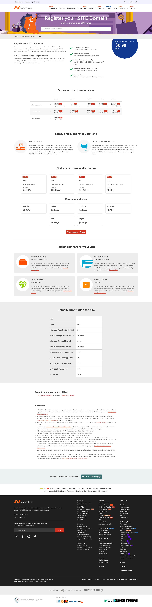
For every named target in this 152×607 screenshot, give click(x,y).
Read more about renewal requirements (74, 458)
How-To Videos (124, 511)
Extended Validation (105, 547)
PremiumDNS (81, 517)
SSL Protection (101, 256)
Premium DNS (38, 279)
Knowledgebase (125, 509)
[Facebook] (22, 536)
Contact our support (67, 395)
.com (25, 181)
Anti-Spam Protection (105, 524)
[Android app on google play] (119, 600)
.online (53, 206)
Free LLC (125, 530)
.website (26, 206)
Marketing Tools (89, 8)
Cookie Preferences (133, 579)
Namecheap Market (83, 513)
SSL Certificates (104, 539)
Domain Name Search (84, 503)
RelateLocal (124, 543)
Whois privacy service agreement (47, 420)
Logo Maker (124, 554)
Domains (53, 8)
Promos (101, 566)
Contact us (19, 2)
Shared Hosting (38, 256)
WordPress (71, 8)
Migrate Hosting (104, 532)
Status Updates (124, 507)
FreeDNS (80, 520)
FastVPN (104, 515)
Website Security (106, 505)
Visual (121, 547)
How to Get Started (126, 526)
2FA (100, 520)
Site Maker (123, 549)
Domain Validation (104, 545)
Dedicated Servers (83, 534)
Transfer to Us (112, 8)
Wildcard (101, 551)
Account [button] (133, 8)
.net (52, 181)
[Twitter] (16, 536)
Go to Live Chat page (93, 477)
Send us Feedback (126, 570)
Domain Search (26, 36)
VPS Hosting (81, 532)
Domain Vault (105, 509)
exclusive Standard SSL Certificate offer (58, 427)
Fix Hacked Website (106, 507)
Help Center (124, 8)
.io (80, 181)
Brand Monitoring (126, 545)
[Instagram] (28, 536)
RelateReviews (125, 539)
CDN (100, 513)
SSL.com (101, 541)
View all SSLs (113, 270)
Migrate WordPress (83, 549)
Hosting (62, 8)
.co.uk (109, 181)
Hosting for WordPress (84, 528)
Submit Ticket (124, 513)
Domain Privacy (101, 422)
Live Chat (123, 515)
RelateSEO (124, 534)
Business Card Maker (126, 558)
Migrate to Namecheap (84, 539)
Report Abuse (124, 517)
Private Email (100, 279)
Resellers (102, 558)
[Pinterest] (34, 536)
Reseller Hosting (82, 530)
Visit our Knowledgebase (44, 395)
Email (80, 8)
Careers (122, 562)
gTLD (34, 36)
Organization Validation (106, 543)
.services (82, 206)
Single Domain (103, 549)
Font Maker (123, 551)
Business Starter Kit (127, 528)
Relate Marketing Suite (128, 532)
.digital (81, 219)
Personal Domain (82, 511)
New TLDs (80, 507)
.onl (52, 219)
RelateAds (124, 541)
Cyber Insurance (105, 517)
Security (101, 8)
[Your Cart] (125, 2)
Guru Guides (124, 501)
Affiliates (123, 566)
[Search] (136, 2)
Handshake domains (85, 509)
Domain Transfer (82, 505)
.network (110, 206)
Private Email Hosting (84, 537)
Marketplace (123, 524)
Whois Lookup (81, 515)
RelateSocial (125, 537)
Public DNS (102, 522)
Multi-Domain (103, 554)
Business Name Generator (128, 556)
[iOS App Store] (132, 600)
